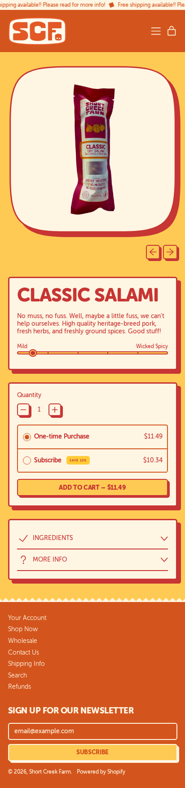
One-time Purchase (61, 436)
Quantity (29, 395)
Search (17, 675)
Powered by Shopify (101, 772)
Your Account (27, 618)
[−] (23, 409)
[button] (92, 152)
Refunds (19, 686)
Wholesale (22, 640)
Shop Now (23, 629)
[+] (54, 409)
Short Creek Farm (50, 772)
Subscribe (60, 460)
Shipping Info (26, 663)
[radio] (27, 437)
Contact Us (23, 652)
